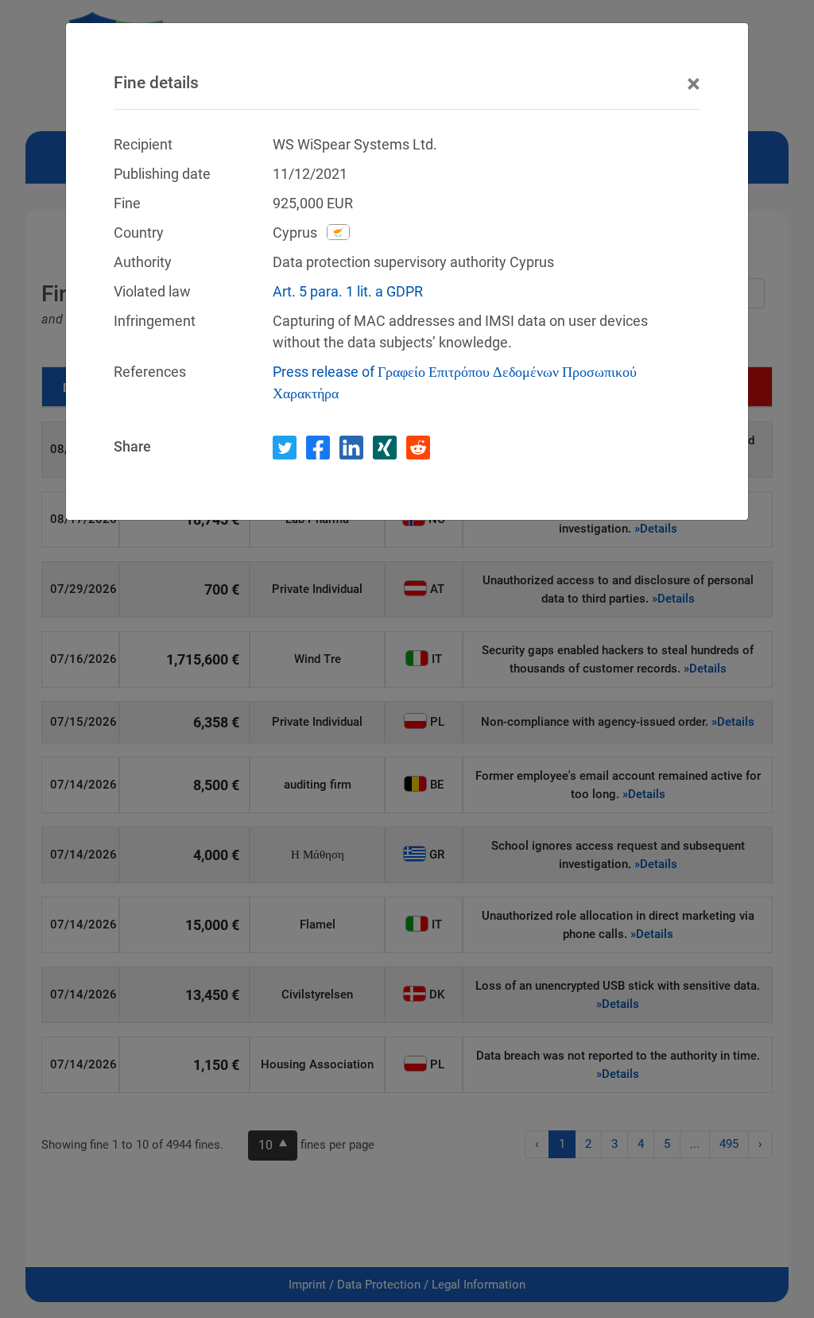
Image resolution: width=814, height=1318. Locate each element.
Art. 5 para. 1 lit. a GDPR (348, 291)
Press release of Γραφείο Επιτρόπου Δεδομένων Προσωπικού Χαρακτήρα (455, 382)
